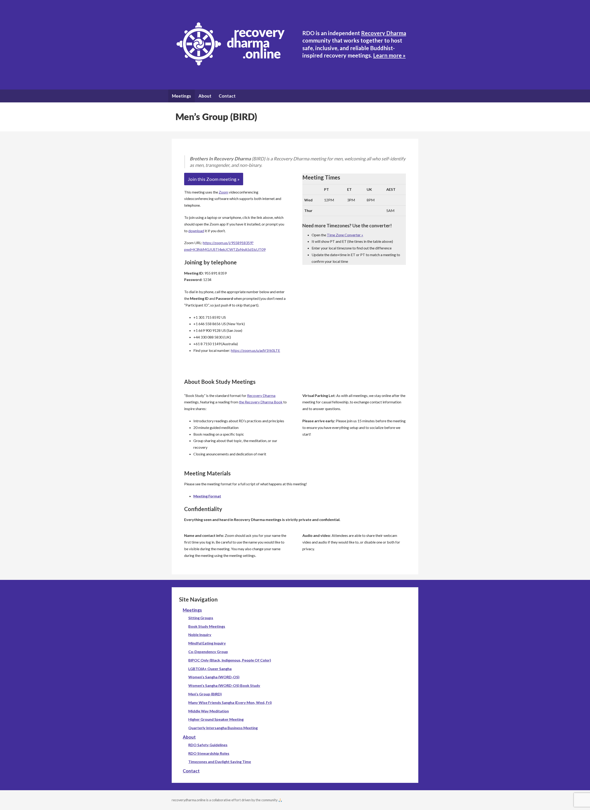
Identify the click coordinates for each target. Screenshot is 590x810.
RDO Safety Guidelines (207, 745)
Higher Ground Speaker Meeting (216, 719)
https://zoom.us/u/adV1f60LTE (255, 350)
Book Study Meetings (206, 626)
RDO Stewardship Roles (208, 753)
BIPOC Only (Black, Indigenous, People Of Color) (229, 660)
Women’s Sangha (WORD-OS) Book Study (224, 685)
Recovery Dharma (383, 33)
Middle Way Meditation (208, 711)
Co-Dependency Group (208, 651)
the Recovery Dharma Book (261, 402)
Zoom (223, 192)
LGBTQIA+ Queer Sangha (210, 668)
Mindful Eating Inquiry (207, 643)
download (196, 231)
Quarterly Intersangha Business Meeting (223, 728)
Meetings (181, 95)
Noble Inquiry (199, 634)
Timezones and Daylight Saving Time (219, 761)
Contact (227, 95)
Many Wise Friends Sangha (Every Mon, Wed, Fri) (230, 702)
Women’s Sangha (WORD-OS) (213, 677)
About (204, 95)
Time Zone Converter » (345, 235)
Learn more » (389, 55)
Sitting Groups (200, 618)
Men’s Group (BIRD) (205, 694)
